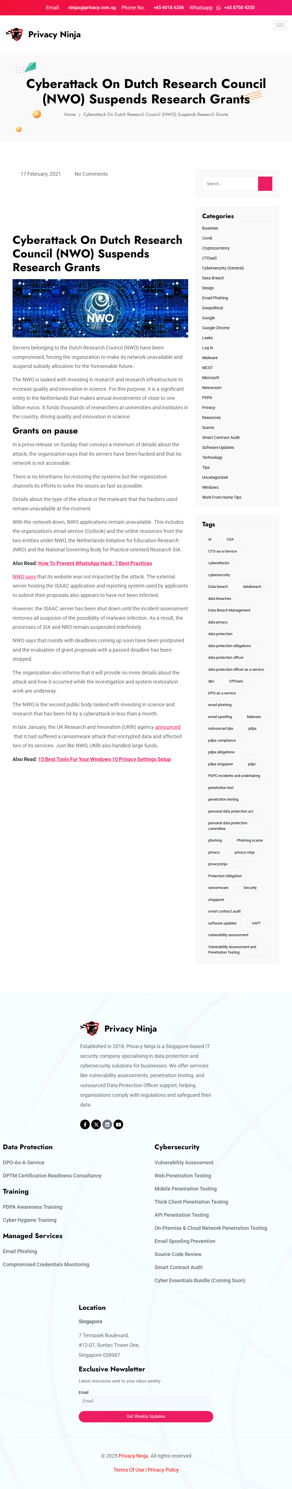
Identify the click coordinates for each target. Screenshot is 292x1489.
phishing (215, 840)
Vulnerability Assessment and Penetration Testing (232, 950)
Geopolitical (212, 308)
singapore (216, 899)
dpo (211, 681)
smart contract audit (224, 911)
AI (210, 539)
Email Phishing (215, 298)
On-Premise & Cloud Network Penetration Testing (211, 1228)
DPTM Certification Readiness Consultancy (52, 1176)
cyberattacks (218, 563)
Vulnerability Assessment (184, 1162)
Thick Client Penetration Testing (191, 1202)
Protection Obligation (225, 876)
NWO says (24, 577)
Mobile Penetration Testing (186, 1189)
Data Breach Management (229, 610)
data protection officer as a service (236, 669)
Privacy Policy (163, 1470)
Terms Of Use (128, 1470)
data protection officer (226, 657)
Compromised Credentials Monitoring (46, 1264)
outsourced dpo (220, 728)
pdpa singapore (220, 764)
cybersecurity (219, 575)
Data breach (218, 586)
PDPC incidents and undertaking (234, 776)
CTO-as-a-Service (222, 551)
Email (83, 1392)
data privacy (218, 622)
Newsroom (212, 387)
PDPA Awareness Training (32, 1207)
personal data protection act (230, 811)
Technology (212, 457)
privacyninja (217, 864)
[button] (279, 41)
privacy (214, 852)
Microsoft (210, 377)
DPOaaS (236, 681)
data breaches (219, 598)
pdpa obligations (221, 752)
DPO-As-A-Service (23, 1162)
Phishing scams (250, 840)
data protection (220, 634)
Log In (207, 347)
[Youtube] (118, 1124)
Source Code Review (178, 1254)
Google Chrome (216, 328)
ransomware (218, 887)
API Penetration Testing (182, 1215)
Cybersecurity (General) (223, 268)
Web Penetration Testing (183, 1176)
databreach (252, 586)
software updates (222, 923)
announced (168, 727)
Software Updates (218, 447)
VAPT (256, 923)
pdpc (252, 764)
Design (208, 288)
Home (70, 114)
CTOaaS (209, 258)
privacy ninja (245, 852)
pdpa (252, 728)
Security (250, 887)
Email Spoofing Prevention (185, 1241)
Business (210, 228)
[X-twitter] (96, 1124)
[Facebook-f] (85, 1124)
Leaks (207, 338)
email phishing (220, 705)
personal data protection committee (227, 826)
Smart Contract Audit (221, 437)
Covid (207, 238)
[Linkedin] (107, 1124)
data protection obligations (229, 646)
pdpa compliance (222, 740)
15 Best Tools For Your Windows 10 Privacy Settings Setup (104, 759)
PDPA (207, 397)
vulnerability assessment (228, 935)
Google (208, 318)
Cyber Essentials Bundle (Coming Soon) (200, 1280)
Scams (208, 427)
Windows (210, 487)
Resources (211, 417)
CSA (230, 539)
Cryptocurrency (216, 248)
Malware (210, 357)
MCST (207, 367)
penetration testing (223, 799)
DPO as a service (222, 693)
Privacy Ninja (54, 34)
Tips (206, 467)
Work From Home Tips (221, 497)
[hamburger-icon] (279, 25)
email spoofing (220, 717)
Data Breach (213, 278)
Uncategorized (215, 477)
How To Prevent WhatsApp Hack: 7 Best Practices (95, 563)
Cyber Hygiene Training (29, 1220)
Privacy (208, 407)
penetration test (221, 788)
